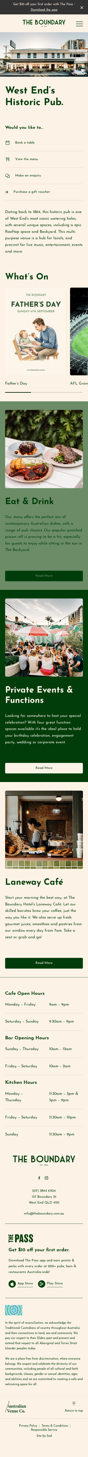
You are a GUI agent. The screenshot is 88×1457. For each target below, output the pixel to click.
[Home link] (44, 23)
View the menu (26, 159)
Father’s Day (16, 384)
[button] (79, 24)
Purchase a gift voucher (31, 192)
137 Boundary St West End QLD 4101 (44, 1199)
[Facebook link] (39, 1178)
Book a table (25, 142)
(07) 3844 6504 (44, 1191)
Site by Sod (44, 1436)
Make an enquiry (28, 175)
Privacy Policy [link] (28, 1426)
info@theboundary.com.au (44, 1213)
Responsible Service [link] (44, 1430)
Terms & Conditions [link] (55, 1426)
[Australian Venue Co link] (15, 1407)
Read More (44, 576)
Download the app (44, 10)
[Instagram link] (46, 1178)
